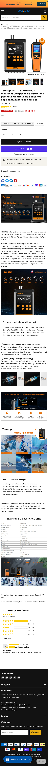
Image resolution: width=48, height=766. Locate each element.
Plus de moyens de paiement (24, 154)
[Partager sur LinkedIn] (11, 180)
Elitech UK (8, 103)
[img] (14, 645)
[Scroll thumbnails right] (45, 82)
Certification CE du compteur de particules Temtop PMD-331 (23, 602)
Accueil (3, 24)
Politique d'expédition (34, 757)
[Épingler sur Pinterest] (15, 180)
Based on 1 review (9, 617)
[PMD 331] (40, 126)
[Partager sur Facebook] (2, 180)
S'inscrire (35, 732)
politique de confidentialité (31, 754)
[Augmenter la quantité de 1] (21, 134)
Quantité (4, 130)
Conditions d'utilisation (13, 754)
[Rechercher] (44, 17)
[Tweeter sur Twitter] (7, 180)
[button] (6, 107)
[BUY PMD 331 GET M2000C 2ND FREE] (18, 126)
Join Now (42, 3)
